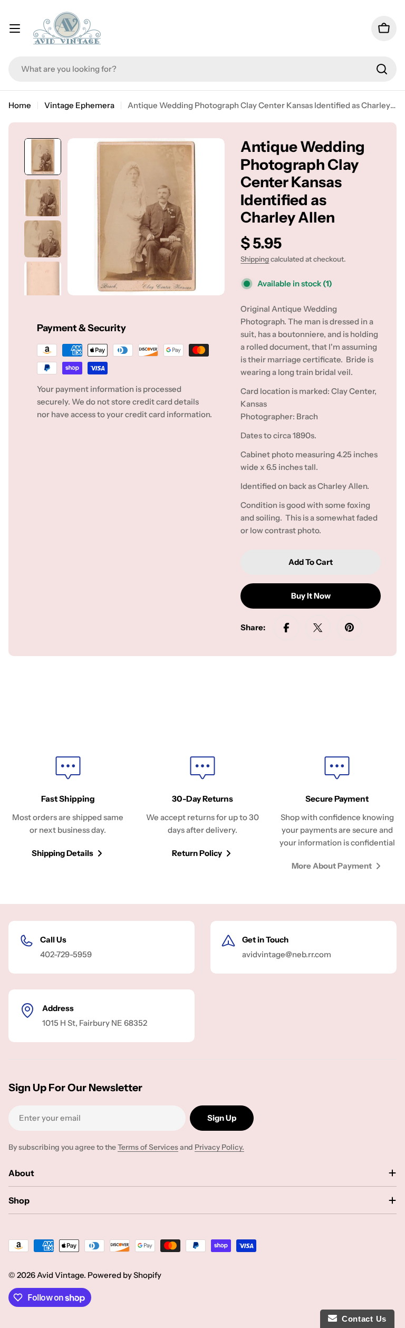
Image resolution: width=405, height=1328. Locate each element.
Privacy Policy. (219, 1147)
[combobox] (202, 69)
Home (19, 105)
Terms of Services (148, 1147)
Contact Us (362, 1318)
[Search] (381, 69)
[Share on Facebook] (286, 627)
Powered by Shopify (124, 1275)
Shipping (254, 259)
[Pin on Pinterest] (349, 627)
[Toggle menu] (14, 28)
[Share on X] (318, 627)
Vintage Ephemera (79, 105)
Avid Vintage (60, 1275)
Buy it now (311, 596)
